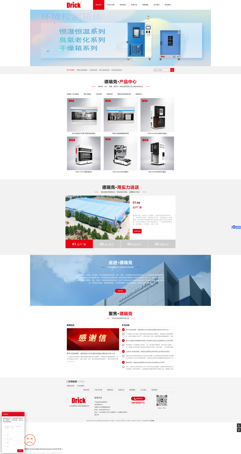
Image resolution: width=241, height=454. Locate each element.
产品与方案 (110, 5)
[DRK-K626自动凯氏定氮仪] (157, 153)
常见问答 (125, 325)
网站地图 (152, 420)
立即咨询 (137, 231)
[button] (117, 65)
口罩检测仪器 (93, 70)
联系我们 (168, 5)
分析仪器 (99, 94)
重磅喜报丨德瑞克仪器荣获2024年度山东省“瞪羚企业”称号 (145, 362)
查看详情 (120, 291)
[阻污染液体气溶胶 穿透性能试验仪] (84, 114)
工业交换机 (80, 386)
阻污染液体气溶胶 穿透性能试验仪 (83, 133)
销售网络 (145, 5)
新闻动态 (70, 325)
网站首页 (99, 5)
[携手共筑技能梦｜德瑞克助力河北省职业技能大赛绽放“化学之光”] (93, 339)
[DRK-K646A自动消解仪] (120, 153)
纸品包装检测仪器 (104, 70)
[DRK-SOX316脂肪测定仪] (84, 153)
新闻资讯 (123, 5)
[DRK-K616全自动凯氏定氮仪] (157, 114)
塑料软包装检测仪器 (124, 94)
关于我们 (157, 5)
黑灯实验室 (87, 94)
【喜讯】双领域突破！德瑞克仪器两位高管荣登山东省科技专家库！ (148, 351)
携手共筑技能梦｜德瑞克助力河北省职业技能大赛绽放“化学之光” (91, 353)
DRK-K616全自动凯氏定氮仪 (157, 133)
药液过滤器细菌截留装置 (120, 133)
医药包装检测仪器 (116, 70)
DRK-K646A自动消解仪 (120, 172)
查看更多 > (139, 94)
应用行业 (134, 5)
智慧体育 (110, 94)
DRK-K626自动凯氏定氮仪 (157, 172)
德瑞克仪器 (70, 386)
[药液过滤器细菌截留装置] (120, 114)
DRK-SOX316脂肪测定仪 (84, 172)
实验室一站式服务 (73, 94)
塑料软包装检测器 (82, 70)
